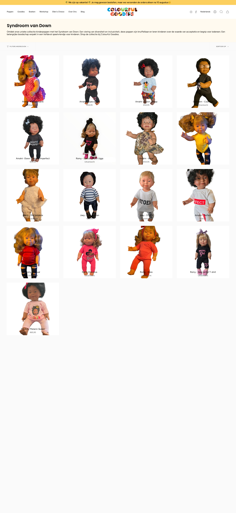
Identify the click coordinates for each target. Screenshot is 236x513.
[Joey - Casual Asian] (89, 195)
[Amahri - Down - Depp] (146, 81)
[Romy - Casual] (33, 252)
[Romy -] (203, 138)
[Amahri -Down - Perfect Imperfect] (33, 138)
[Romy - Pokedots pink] (33, 81)
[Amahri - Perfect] (203, 195)
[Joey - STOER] (146, 195)
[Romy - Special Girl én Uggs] (89, 138)
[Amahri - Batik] (146, 138)
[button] (10, 12)
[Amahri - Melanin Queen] (33, 309)
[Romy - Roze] (146, 252)
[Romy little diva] (89, 252)
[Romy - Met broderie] (33, 195)
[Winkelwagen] (227, 11)
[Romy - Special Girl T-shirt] (203, 252)
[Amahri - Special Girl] (89, 81)
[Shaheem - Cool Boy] (203, 81)
